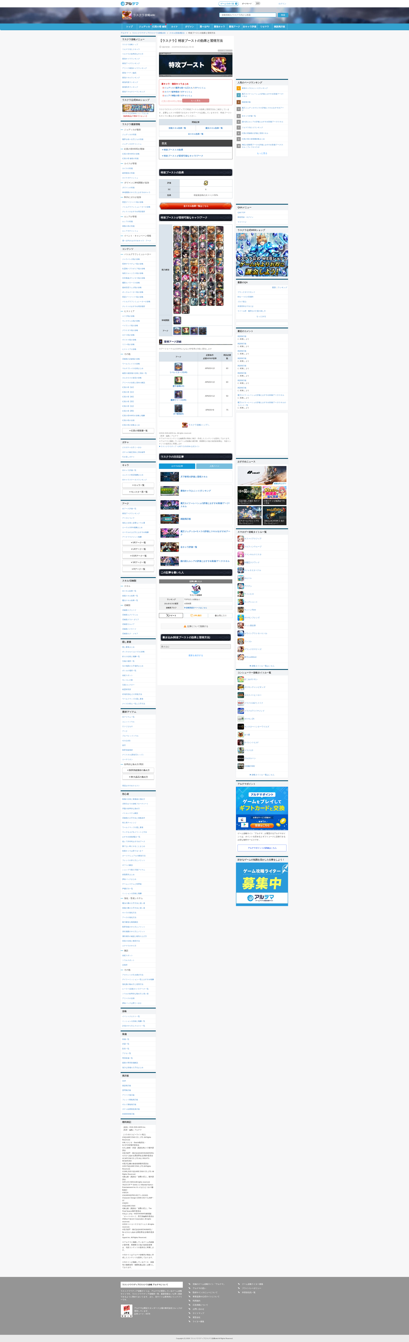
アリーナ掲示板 (128, 1095)
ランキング (282, 287)
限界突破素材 (127, 750)
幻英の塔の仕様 (128, 420)
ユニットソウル (128, 722)
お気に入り (222, 615)
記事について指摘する (197, 626)
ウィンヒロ (249, 594)
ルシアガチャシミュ (130, 231)
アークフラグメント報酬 (132, 537)
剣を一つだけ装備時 (245, 297)
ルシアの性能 (127, 221)
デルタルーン (250, 758)
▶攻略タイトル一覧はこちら (262, 666)
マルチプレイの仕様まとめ (132, 368)
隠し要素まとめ (128, 647)
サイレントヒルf (251, 742)
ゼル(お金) (126, 741)
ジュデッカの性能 (129, 134)
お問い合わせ (198, 1309)
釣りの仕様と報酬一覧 (131, 656)
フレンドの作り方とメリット (133, 860)
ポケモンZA (249, 719)
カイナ (174, 26)
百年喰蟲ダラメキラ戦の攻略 (133, 278)
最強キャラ (219, 26)
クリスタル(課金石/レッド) (132, 755)
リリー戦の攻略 (128, 344)
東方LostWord (250, 657)
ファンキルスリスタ (253, 554)
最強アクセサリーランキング (133, 92)
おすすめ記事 (177, 466)
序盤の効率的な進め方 (131, 808)
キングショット (251, 602)
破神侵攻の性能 (128, 173)
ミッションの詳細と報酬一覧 (133, 1021)
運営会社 (196, 1317)
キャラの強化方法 (129, 913)
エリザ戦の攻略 (128, 316)
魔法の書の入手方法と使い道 (133, 903)
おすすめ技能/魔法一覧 (131, 837)
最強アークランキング (131, 63)
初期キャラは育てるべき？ (132, 851)
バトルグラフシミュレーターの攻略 (136, 207)
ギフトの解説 (127, 865)
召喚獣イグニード (129, 610)
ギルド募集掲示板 (129, 1104)
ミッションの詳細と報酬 (132, 893)
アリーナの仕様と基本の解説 (133, 383)
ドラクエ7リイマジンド (254, 711)
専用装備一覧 (127, 1058)
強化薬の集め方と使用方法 (132, 984)
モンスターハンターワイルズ (256, 727)
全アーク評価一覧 (129, 509)
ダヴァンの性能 (128, 187)
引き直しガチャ (128, 457)
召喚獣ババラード (129, 629)
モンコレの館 (127, 680)
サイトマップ (198, 1313)
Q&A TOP (241, 212)
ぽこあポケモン (251, 679)
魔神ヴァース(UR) (178, 400)
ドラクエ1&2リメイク (253, 703)
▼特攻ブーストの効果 (172, 150)
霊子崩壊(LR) (178, 386)
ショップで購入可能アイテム (133, 870)
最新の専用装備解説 (130, 1063)
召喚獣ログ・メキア (130, 634)
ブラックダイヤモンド (246, 292)
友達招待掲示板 (128, 1114)
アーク (124, 731)
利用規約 (196, 1301)
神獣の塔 (175, 95)
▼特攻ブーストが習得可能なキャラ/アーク (182, 156)
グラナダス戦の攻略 (130, 330)
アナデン (248, 586)
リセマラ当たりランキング (252, 127)
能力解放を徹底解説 (130, 922)
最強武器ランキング (130, 82)
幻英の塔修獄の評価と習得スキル (255, 133)
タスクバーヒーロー (253, 695)
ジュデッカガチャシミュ (132, 144)
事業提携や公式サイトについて (206, 1296)
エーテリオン (127, 759)
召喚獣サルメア (128, 624)
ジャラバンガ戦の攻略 (131, 259)
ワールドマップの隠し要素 (132, 699)
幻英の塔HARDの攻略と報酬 (133, 415)
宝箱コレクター (128, 685)
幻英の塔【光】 (128, 406)
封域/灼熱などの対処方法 (132, 694)
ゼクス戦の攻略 (128, 335)
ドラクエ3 (248, 750)
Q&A (124, 1081)
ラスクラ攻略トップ (130, 44)
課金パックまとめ (129, 879)
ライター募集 (198, 1321)
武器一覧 (125, 1044)
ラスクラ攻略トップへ (199, 425)
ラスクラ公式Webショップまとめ (135, 113)
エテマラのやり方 (129, 946)
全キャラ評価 (249, 26)
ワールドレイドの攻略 (131, 364)
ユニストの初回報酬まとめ (132, 475)
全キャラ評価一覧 (129, 470)
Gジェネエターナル (252, 570)
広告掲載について (200, 1305)
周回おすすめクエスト (131, 786)
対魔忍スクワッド (252, 562)
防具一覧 (125, 1049)
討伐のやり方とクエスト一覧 (133, 1026)
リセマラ (264, 26)
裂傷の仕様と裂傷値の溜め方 (133, 799)
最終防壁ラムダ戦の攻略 (132, 287)
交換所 (124, 965)
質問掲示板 (126, 1090)
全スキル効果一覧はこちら (196, 206)
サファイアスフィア (253, 539)
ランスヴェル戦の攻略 (131, 321)
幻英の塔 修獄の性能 (130, 158)
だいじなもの (127, 726)
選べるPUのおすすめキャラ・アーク (136, 241)
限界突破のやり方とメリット (133, 927)
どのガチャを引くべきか (132, 447)
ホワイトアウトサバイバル (255, 633)
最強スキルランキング (131, 77)
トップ (129, 26)
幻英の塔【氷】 (128, 392)
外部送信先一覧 (248, 1292)
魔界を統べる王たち (184, 88)
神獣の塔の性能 (128, 226)
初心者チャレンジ (129, 823)
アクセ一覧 (126, 1053)
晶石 (124, 745)
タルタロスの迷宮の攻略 (132, 378)
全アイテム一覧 (128, 717)
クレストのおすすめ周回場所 (133, 211)
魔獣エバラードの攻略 (131, 283)
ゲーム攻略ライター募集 (252, 1284)
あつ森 (247, 735)
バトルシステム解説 (130, 813)
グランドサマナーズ (253, 649)
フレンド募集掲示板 (130, 1100)
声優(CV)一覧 (127, 889)
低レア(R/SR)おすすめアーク (133, 841)
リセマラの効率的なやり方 (132, 54)
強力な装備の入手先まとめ (132, 1067)
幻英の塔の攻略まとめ (131, 425)
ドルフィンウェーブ (253, 546)
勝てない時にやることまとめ (133, 846)
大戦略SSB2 (249, 766)
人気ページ (214, 466)
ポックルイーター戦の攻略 (132, 292)
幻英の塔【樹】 (128, 397)
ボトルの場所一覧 (129, 670)
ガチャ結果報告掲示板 (131, 1109)
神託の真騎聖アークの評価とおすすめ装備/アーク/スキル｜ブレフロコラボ (262, 146)
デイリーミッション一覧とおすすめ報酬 (138, 979)
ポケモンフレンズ (252, 617)
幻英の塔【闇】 (128, 411)
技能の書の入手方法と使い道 (133, 908)
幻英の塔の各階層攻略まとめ (253, 139)
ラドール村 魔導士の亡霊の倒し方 (252, 311)
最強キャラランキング (131, 59)
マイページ (242, 222)
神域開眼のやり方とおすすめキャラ (136, 192)
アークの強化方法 (129, 917)
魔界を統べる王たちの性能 (132, 139)
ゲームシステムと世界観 (132, 884)
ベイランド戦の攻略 (130, 325)
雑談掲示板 (279, 26)
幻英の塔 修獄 (159, 26)
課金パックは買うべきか (132, 1003)
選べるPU (204, 26)
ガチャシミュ (200, 88)
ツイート (172, 615)
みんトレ (248, 578)
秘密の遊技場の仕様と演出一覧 (134, 373)
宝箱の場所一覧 (128, 661)
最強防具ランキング (130, 87)
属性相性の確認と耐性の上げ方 (134, 936)
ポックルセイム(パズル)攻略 (133, 652)
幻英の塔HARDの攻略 (130, 154)
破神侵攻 (175, 92)
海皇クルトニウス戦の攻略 (132, 273)
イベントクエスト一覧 (131, 1016)
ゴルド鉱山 (242, 301)
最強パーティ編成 (129, 73)
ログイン (282, 4)
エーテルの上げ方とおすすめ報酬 (135, 532)
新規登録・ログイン (245, 217)
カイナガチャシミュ (130, 178)
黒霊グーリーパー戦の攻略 (132, 202)
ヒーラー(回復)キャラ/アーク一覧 (135, 989)
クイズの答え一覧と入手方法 (133, 704)
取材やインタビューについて (205, 1292)
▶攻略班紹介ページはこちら (195, 608)
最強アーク (234, 26)
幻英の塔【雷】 (128, 401)
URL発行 (198, 615)
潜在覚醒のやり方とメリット (133, 931)
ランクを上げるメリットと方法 (134, 832)
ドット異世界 (250, 625)
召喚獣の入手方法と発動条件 (133, 818)
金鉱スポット (127, 675)
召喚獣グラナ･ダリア (130, 619)
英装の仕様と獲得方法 (131, 941)
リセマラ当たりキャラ (131, 49)
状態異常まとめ (128, 874)
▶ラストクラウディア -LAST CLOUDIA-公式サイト (179, 446)
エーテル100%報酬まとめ (132, 527)
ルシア (167, 95)
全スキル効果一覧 (195, 134)
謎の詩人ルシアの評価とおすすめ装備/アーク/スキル (262, 122)
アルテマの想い (199, 1288)
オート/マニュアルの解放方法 (134, 856)
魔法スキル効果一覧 (214, 128)
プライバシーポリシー (251, 1288)
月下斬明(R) (178, 414)
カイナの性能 (127, 168)
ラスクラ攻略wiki (144, 15)
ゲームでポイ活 (227, 4)
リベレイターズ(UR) (178, 372)
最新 (274, 287)
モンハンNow (250, 610)
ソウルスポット (128, 960)
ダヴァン (189, 26)
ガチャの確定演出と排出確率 (133, 452)
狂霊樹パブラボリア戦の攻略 (133, 269)
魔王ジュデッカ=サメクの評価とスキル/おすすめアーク (263, 109)
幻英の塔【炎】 (128, 387)
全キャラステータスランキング (134, 480)
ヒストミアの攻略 (129, 349)
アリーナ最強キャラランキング (134, 68)
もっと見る (262, 153)
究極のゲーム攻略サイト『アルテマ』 (209, 1284)
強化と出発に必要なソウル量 (133, 523)
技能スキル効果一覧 (177, 128)
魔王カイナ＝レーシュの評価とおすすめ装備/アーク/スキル (262, 95)
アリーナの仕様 (128, 998)
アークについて (128, 518)
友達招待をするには (245, 306)
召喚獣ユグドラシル (130, 615)
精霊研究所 (126, 689)
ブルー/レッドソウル (130, 736)
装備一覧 (125, 1039)
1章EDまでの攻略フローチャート (135, 804)
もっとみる (261, 316)
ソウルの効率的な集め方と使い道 (135, 994)
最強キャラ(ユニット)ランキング (255, 88)
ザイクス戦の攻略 (129, 340)
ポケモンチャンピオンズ (254, 687)
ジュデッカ (144, 26)
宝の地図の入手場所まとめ (132, 666)
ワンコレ (248, 641)
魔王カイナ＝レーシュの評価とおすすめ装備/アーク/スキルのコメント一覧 (262, 403)
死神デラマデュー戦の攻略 (132, 264)
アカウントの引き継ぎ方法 (132, 975)
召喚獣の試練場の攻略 (131, 359)
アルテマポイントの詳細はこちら (262, 848)
